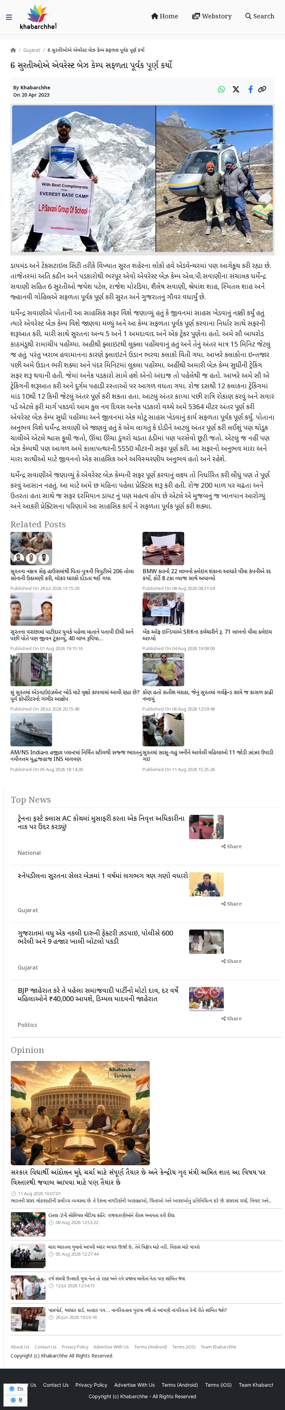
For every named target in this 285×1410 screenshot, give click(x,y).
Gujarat (31, 50)
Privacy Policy (75, 1347)
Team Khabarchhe (218, 1347)
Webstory (215, 16)
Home (168, 16)
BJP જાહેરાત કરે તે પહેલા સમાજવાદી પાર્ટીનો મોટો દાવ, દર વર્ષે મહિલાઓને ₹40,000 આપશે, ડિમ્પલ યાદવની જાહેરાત (98, 995)
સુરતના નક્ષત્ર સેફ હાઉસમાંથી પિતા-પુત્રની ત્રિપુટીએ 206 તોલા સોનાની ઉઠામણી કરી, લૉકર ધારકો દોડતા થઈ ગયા (72, 575)
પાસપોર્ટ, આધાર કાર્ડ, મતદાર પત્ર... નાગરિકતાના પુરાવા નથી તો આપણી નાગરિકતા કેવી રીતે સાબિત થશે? (137, 1310)
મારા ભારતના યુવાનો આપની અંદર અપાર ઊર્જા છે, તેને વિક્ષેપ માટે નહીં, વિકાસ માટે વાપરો (124, 1247)
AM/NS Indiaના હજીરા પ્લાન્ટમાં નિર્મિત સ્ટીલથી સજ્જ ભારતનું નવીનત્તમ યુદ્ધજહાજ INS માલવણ (76, 756)
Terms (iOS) (183, 1347)
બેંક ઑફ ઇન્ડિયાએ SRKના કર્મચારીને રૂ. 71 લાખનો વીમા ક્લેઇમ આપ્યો (207, 636)
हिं (19, 1400)
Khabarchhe (35, 88)
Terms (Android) (150, 1347)
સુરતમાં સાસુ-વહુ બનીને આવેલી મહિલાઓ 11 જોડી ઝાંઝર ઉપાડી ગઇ (207, 756)
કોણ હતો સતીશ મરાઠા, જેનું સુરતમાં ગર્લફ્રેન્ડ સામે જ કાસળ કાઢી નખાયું (207, 696)
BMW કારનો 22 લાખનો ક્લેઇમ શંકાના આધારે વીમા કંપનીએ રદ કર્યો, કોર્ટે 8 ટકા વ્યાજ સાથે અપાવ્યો (206, 575)
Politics (27, 1025)
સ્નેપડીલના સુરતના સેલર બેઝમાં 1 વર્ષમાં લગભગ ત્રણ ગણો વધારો (103, 876)
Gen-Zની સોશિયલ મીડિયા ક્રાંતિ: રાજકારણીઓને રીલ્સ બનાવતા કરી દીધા (111, 1215)
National (29, 853)
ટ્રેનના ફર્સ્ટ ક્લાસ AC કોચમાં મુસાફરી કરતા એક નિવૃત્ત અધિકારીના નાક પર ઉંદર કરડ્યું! (101, 823)
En (20, 1389)
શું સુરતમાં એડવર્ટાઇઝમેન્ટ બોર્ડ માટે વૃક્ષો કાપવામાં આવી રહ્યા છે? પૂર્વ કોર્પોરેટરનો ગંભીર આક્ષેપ (75, 696)
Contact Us (46, 1347)
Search (263, 16)
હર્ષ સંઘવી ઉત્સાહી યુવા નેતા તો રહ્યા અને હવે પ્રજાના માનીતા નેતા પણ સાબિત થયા (116, 1278)
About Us (20, 1347)
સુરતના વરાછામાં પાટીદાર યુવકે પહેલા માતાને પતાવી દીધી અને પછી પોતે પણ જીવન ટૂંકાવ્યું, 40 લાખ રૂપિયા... (71, 636)
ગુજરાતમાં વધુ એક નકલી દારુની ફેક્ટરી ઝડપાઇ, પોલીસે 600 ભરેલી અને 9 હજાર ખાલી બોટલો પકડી (95, 938)
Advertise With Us (111, 1347)
